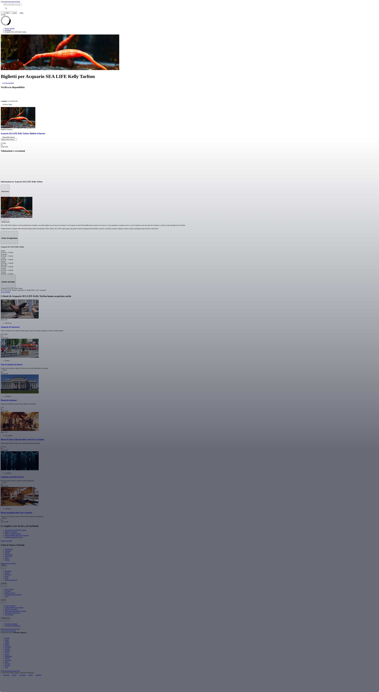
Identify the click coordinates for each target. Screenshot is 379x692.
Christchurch (9, 549)
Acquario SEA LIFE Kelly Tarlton (15, 530)
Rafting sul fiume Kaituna (13, 533)
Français (7, 650)
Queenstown (9, 554)
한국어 (7, 652)
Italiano (7, 654)
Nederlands (8, 656)
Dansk (7, 643)
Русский (7, 664)
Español (7, 649)
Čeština (7, 642)
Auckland (8, 551)
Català (7, 640)
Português (8, 660)
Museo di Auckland (11, 532)
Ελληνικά (8, 647)
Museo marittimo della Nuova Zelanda (17, 535)
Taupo (7, 558)
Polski (7, 662)
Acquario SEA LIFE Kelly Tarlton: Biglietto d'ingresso (23, 133)
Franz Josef (8, 556)
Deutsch (7, 645)
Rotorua (7, 553)
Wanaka (7, 560)
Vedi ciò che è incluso (8, 139)
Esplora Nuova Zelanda (8, 563)
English (7, 638)
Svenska (7, 665)
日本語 (7, 658)
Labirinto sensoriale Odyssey (14, 537)
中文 (6, 667)
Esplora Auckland (6, 541)
